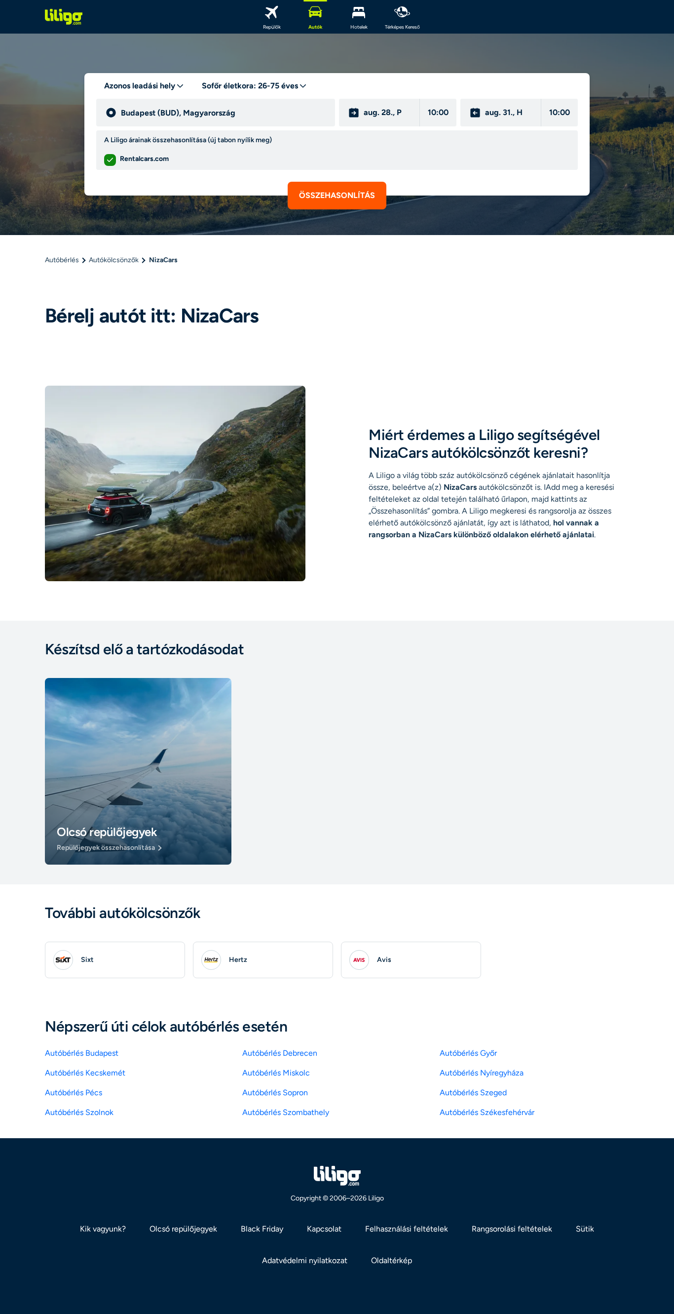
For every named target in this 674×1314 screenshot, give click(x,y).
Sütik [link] (585, 1229)
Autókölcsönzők (114, 260)
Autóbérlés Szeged (473, 1092)
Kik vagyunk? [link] (103, 1229)
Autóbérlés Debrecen (279, 1053)
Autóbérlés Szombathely (285, 1112)
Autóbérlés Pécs (73, 1092)
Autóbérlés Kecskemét (85, 1072)
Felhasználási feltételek (406, 1229)
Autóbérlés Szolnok (79, 1112)
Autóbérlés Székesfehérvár (487, 1112)
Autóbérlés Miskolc (276, 1072)
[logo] (63, 17)
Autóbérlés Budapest (81, 1053)
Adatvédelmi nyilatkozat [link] (304, 1260)
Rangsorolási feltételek (512, 1229)
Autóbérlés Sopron (275, 1092)
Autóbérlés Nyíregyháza (482, 1072)
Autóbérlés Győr (468, 1053)
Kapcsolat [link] (324, 1229)
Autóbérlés (62, 260)
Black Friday (262, 1229)
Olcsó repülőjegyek (183, 1229)
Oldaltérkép (391, 1260)
